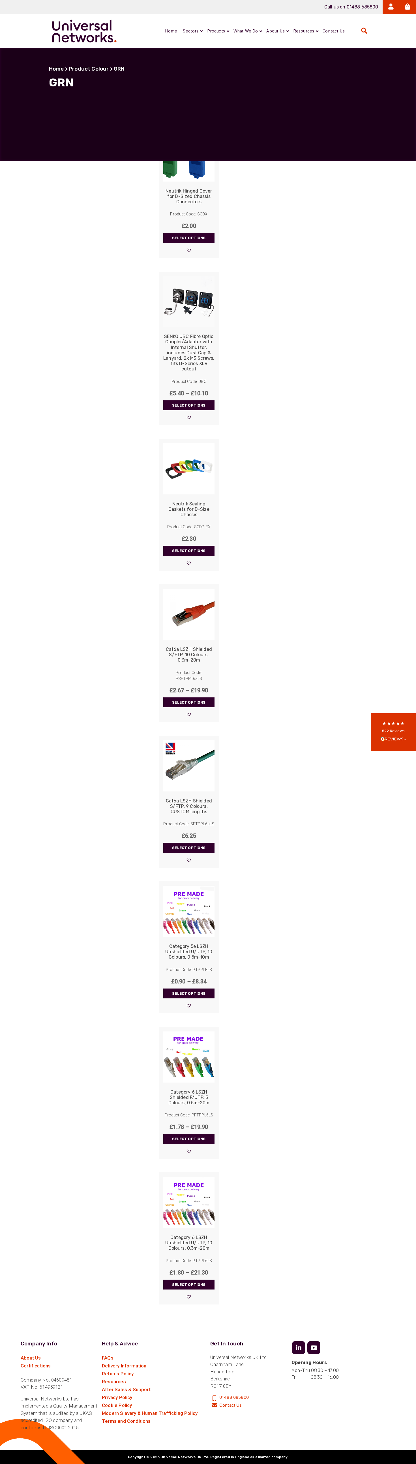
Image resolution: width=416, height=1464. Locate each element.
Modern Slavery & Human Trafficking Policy (150, 1413)
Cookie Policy (117, 1405)
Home (56, 69)
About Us (31, 1358)
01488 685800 (234, 1397)
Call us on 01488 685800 (351, 7)
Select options (188, 238)
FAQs (107, 1358)
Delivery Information (124, 1366)
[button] (188, 250)
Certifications (36, 1366)
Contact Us (230, 1405)
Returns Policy (118, 1373)
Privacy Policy (117, 1397)
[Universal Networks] (84, 31)
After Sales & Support (126, 1389)
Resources (114, 1381)
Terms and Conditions (126, 1421)
